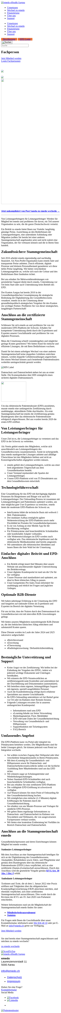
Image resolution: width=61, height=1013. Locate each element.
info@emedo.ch (10, 971)
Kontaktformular (9, 990)
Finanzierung (13, 13)
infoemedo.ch (16, 925)
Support (11, 18)
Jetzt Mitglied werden (11, 58)
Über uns (11, 15)
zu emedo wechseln (10, 946)
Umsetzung (12, 7)
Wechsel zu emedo (16, 10)
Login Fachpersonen (10, 61)
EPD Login (25, 39)
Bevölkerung (9, 39)
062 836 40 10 (40, 923)
